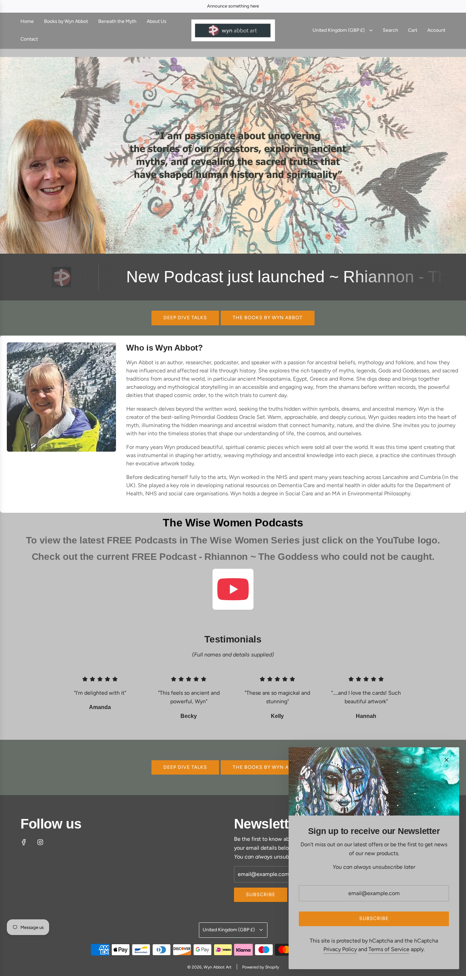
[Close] (446, 759)
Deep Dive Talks (185, 318)
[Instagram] (40, 842)
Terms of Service (388, 949)
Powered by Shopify (260, 967)
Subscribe (260, 894)
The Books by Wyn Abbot (268, 318)
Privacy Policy (340, 949)
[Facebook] (23, 842)
